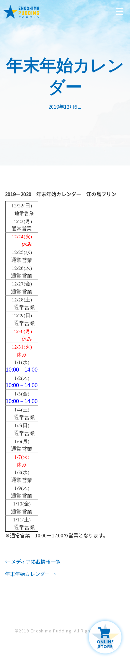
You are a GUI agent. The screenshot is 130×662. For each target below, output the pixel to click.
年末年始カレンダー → (30, 573)
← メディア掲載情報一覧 (33, 561)
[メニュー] (119, 11)
